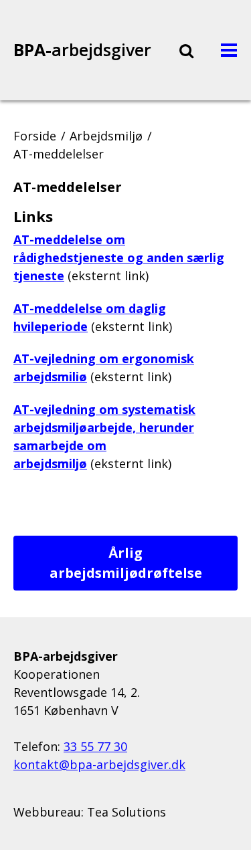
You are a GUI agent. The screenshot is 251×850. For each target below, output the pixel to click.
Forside (34, 136)
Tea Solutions (126, 812)
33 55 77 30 (95, 746)
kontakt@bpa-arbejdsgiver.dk (99, 764)
